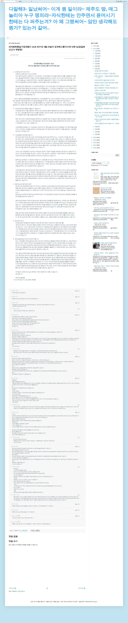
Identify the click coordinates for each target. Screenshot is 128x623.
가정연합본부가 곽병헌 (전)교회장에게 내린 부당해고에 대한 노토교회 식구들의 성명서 (106, 98)
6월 (96, 66)
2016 (95, 137)
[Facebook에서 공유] (37, 531)
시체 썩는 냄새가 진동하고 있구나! (104, 208)
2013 (95, 145)
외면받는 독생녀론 (99, 90)
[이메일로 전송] (32, 531)
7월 (96, 63)
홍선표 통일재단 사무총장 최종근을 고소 (106, 88)
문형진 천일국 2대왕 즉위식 (109, 243)
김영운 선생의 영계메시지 (101, 223)
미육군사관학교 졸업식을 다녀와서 (104, 80)
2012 (95, 147)
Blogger (95, 601)
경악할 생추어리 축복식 (101, 71)
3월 (96, 129)
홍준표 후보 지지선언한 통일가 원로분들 (106, 112)
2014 (95, 142)
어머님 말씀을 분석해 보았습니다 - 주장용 (106, 123)
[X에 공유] (35, 531)
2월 (96, 131)
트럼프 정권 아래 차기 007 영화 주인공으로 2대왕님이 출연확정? (106, 93)
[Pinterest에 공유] (39, 531)
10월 (96, 56)
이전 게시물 (81, 588)
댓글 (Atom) (21, 591)
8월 (96, 61)
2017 (95, 48)
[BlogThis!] (33, 531)
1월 (96, 134)
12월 (96, 50)
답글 (76, 290)
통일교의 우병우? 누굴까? (102, 85)
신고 (78, 290)
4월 (96, 126)
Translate (105, 165)
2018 (95, 46)
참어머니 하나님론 (106, 188)
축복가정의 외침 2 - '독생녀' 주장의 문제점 (106, 266)
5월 (96, 68)
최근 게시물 (12, 588)
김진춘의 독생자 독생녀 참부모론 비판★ (106, 82)
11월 (96, 53)
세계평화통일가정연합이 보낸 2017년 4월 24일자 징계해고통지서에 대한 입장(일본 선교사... (106, 104)
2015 (95, 140)
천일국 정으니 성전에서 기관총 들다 (105, 73)
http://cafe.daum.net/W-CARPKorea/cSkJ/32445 (74, 58)
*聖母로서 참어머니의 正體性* (102, 198)
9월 (96, 58)
